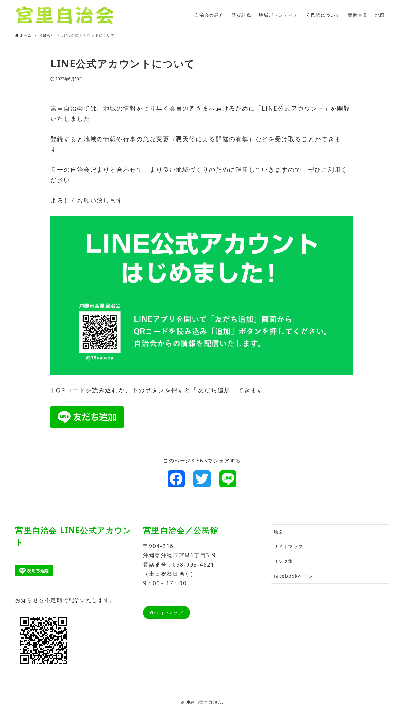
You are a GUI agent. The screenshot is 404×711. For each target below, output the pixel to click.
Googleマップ (166, 613)
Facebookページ (293, 576)
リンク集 (283, 561)
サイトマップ (288, 547)
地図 (278, 532)
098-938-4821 (194, 564)
